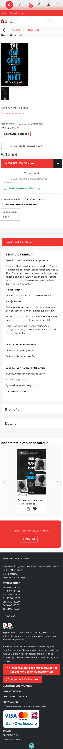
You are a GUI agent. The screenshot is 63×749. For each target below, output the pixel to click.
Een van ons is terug (30, 500)
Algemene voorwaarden (18, 686)
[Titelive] (31, 745)
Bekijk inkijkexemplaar (28, 145)
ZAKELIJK (7, 731)
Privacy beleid (12, 691)
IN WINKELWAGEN (16, 163)
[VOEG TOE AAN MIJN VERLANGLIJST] (57, 163)
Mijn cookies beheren (25, 679)
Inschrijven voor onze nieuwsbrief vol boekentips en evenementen (33, 669)
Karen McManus (12, 113)
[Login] (39, 5)
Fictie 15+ (29, 539)
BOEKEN (33, 29)
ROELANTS (17, 29)
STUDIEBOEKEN (11, 735)
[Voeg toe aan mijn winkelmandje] (28, 509)
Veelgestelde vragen (16, 696)
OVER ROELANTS (11, 739)
